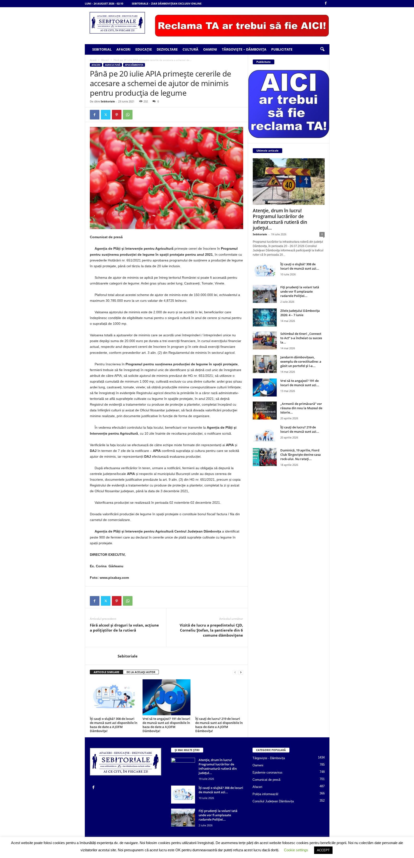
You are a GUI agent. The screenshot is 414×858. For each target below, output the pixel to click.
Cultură (190, 49)
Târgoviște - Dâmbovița (269, 758)
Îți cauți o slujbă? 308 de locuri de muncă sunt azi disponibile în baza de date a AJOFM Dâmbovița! (113, 724)
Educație (143, 49)
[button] (322, 49)
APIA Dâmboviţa (134, 64)
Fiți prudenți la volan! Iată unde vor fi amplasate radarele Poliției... (299, 291)
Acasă (93, 60)
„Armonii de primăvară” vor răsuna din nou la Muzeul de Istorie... (301, 408)
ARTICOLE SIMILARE (106, 672)
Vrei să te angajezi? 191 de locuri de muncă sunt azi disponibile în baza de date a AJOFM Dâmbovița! (166, 724)
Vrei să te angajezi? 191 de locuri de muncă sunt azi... (299, 383)
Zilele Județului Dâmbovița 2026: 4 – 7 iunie (300, 312)
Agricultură (112, 64)
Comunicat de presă (266, 779)
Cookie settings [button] (296, 850)
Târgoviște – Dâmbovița (244, 49)
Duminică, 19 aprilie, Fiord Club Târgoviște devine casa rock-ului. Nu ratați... (300, 454)
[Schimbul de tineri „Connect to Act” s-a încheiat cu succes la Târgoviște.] (265, 340)
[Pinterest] (116, 114)
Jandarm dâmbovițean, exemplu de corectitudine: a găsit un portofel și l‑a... (300, 361)
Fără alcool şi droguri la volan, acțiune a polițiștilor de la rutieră (124, 628)
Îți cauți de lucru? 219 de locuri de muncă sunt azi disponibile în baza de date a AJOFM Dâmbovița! (219, 724)
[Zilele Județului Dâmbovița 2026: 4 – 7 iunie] (265, 317)
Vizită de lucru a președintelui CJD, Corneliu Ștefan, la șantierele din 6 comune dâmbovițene (211, 630)
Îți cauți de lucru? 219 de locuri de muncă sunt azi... (299, 429)
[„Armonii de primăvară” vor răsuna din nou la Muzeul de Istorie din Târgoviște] (265, 411)
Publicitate (282, 49)
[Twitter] (105, 114)
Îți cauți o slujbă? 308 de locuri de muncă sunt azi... (299, 266)
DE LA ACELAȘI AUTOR (140, 672)
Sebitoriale (108, 101)
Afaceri (123, 49)
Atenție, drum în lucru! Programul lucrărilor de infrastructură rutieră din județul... (280, 219)
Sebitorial (102, 49)
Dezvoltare (167, 49)
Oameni (210, 49)
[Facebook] (326, 3)
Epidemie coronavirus (267, 772)
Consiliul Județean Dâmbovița (273, 801)
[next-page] (240, 672)
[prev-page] (235, 672)
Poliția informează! (265, 794)
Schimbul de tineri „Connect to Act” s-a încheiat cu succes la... (301, 337)
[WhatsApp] (127, 114)
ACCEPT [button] (323, 850)
